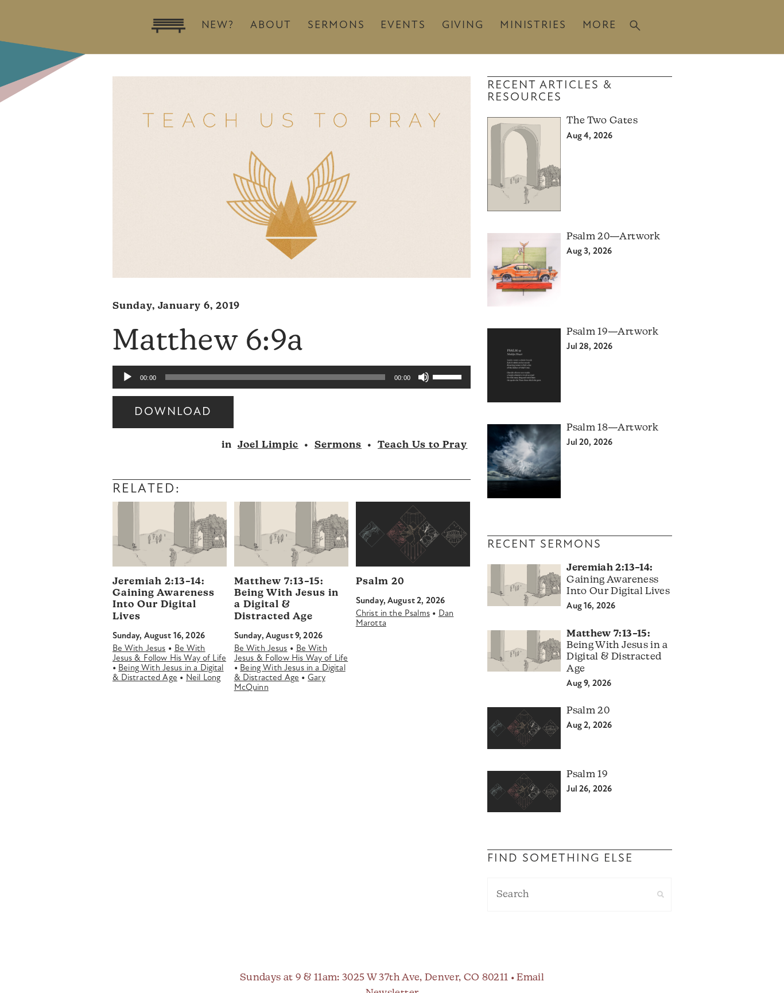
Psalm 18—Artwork (612, 428)
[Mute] (423, 377)
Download (173, 412)
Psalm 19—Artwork (612, 332)
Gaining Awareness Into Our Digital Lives (617, 579)
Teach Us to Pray (422, 445)
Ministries (533, 25)
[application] (291, 377)
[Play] (127, 377)
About (271, 25)
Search (635, 25)
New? (217, 25)
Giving (463, 25)
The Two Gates (601, 121)
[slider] (449, 376)
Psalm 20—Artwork (612, 237)
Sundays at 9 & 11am (288, 978)
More (599, 25)
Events (403, 25)
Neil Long (203, 678)
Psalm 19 (587, 774)
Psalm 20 (380, 582)
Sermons (336, 25)
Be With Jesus (139, 649)
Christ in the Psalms (393, 614)
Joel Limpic (268, 445)
